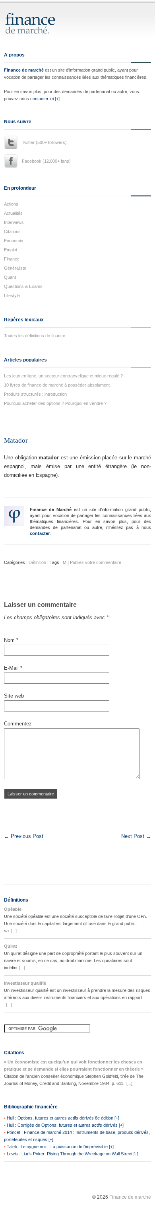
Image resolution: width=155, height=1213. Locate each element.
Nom (11, 640)
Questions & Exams (23, 286)
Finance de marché (24, 70)
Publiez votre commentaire (95, 562)
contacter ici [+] (45, 98)
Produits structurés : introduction (35, 394)
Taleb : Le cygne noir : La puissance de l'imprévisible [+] (60, 1146)
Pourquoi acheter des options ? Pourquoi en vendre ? (55, 403)
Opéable (12, 909)
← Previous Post (23, 836)
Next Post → (136, 836)
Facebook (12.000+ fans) (46, 161)
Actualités (13, 213)
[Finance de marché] (39, 30)
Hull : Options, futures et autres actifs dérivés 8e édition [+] (63, 1118)
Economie (13, 240)
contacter (40, 533)
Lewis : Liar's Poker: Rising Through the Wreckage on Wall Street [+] (72, 1153)
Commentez (18, 724)
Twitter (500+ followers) (44, 142)
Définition (37, 562)
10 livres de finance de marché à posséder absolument (57, 385)
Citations (12, 231)
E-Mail (13, 668)
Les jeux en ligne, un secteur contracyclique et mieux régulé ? (63, 375)
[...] (14, 930)
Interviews (14, 222)
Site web (14, 696)
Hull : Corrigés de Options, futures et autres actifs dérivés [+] (65, 1125)
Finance (11, 259)
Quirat (10, 946)
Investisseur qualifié (25, 983)
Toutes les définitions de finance (34, 335)
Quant (10, 277)
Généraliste (15, 268)
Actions (11, 204)
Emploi (10, 249)
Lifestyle (12, 295)
